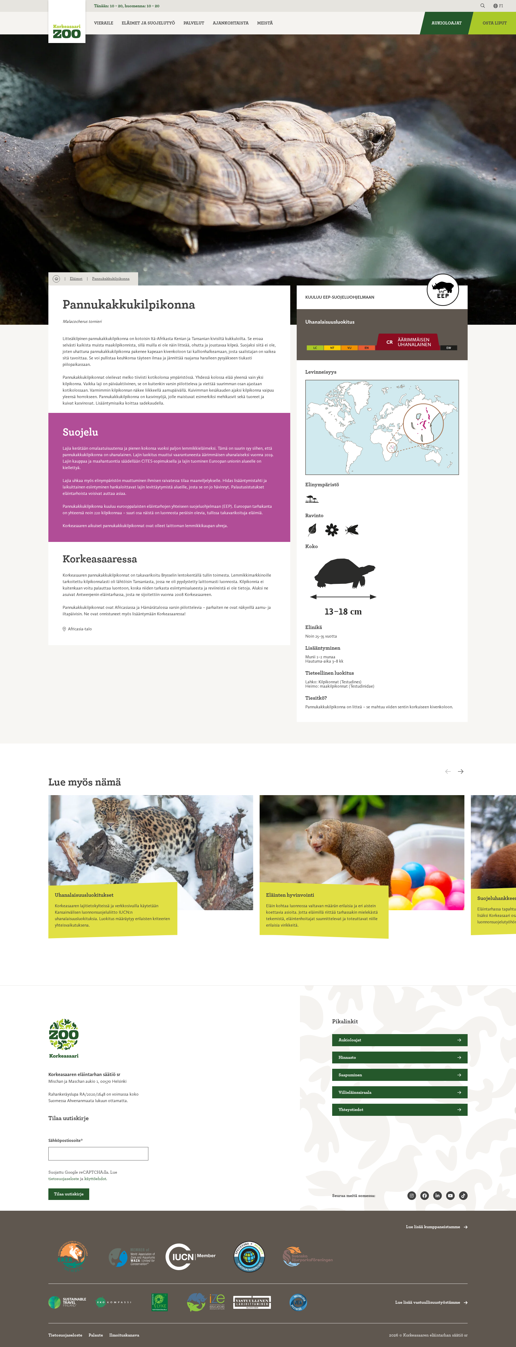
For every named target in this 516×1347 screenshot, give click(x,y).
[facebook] (424, 1195)
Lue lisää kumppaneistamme (433, 1227)
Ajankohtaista (231, 23)
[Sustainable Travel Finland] (67, 1302)
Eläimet (76, 279)
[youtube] (450, 1195)
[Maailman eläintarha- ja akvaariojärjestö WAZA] (132, 1257)
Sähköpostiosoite (64, 1140)
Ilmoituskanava (124, 1335)
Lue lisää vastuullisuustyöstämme (427, 1302)
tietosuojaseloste (63, 1179)
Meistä (265, 23)
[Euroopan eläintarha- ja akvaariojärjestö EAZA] (73, 1257)
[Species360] (249, 1257)
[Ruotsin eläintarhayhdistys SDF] (308, 1257)
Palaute (96, 1335)
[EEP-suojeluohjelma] (443, 290)
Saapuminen (350, 1075)
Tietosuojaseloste (65, 1335)
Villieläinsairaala (355, 1092)
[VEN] (298, 1302)
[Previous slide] (452, 771)
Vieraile (103, 23)
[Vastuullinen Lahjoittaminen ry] (252, 1302)
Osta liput (495, 23)
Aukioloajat (447, 23)
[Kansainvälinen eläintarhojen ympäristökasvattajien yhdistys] (206, 1302)
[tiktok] (463, 1195)
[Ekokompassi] (113, 1302)
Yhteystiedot (351, 1109)
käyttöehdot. (95, 1179)
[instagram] (411, 1195)
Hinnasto (347, 1057)
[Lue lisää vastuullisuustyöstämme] (191, 1257)
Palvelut (194, 23)
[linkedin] (437, 1195)
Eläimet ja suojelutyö (148, 23)
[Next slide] (462, 771)
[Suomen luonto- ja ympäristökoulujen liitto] (159, 1302)
